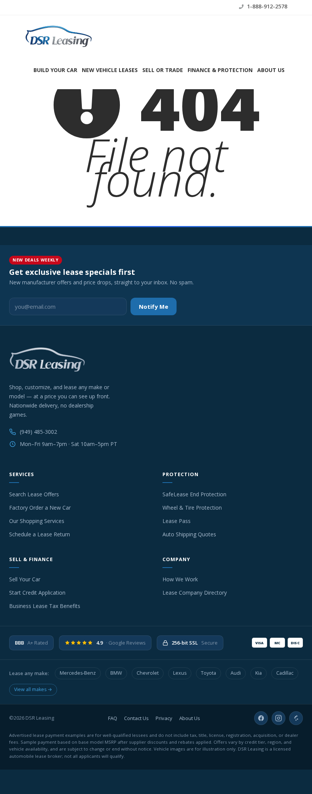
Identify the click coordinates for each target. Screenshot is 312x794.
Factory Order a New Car (40, 507)
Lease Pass (176, 521)
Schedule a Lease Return (39, 534)
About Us (271, 70)
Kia (258, 673)
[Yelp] (296, 718)
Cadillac (284, 673)
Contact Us (136, 718)
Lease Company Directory (194, 592)
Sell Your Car (24, 579)
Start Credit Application (37, 592)
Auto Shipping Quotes (189, 534)
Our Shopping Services (36, 521)
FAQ (112, 718)
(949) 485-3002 (38, 431)
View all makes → (33, 689)
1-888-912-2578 (266, 6)
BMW (116, 673)
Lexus (179, 673)
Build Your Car (55, 70)
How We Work (180, 579)
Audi (236, 673)
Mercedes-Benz (78, 673)
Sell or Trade (162, 70)
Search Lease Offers (34, 494)
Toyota (208, 673)
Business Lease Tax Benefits (44, 606)
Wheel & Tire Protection (192, 507)
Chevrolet (148, 673)
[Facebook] (261, 718)
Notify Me (153, 306)
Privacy (164, 718)
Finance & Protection (220, 70)
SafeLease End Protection (194, 494)
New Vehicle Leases (110, 70)
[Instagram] (278, 718)
